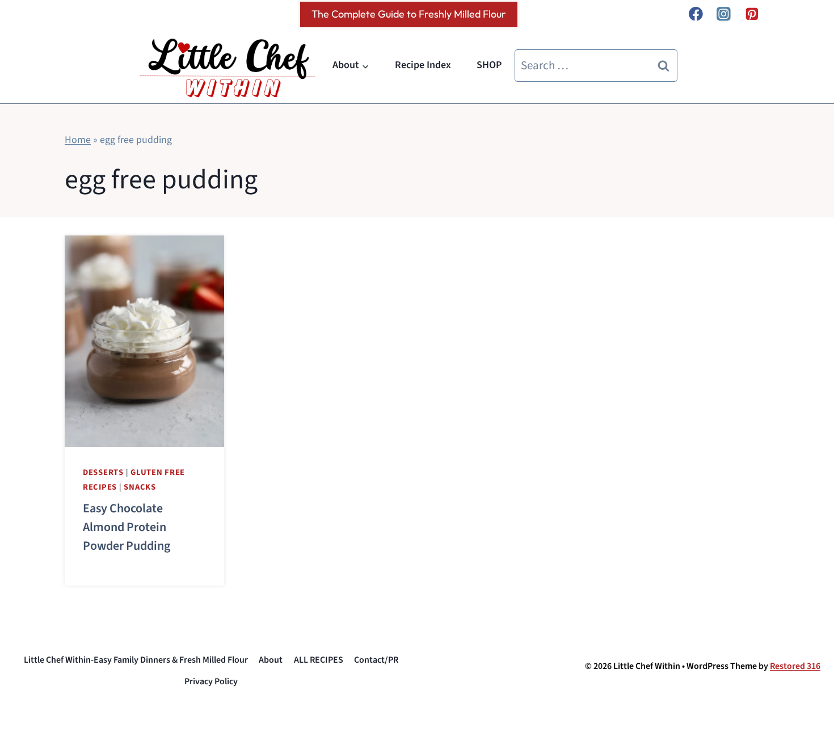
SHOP (489, 65)
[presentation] (144, 341)
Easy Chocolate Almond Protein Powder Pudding (126, 527)
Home (78, 140)
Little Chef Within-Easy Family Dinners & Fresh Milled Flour (136, 660)
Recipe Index (423, 65)
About (271, 660)
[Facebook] (695, 14)
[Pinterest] (752, 14)
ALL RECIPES (318, 660)
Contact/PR (376, 660)
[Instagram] (724, 14)
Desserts (103, 472)
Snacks (139, 487)
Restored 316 (795, 666)
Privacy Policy (211, 681)
